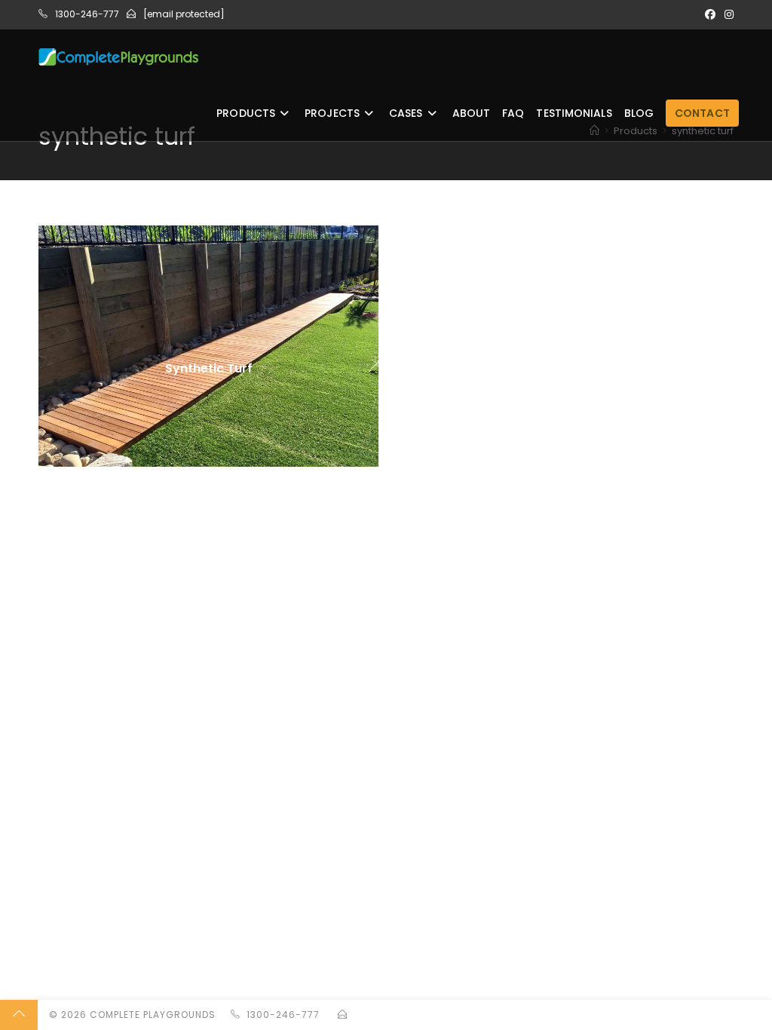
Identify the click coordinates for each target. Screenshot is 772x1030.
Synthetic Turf (209, 368)
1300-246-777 (87, 14)
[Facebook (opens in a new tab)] (710, 14)
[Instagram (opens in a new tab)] (727, 14)
